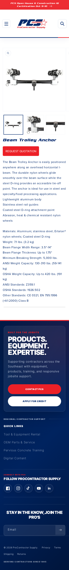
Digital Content (15, 458)
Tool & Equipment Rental (22, 434)
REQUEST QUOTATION (21, 151)
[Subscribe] (60, 530)
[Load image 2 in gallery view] (34, 124)
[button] (6, 24)
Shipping (9, 554)
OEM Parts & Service (19, 442)
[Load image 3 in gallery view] (55, 124)
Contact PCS (34, 389)
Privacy (46, 547)
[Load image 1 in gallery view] (13, 124)
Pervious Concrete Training (24, 450)
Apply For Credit (34, 401)
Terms (57, 547)
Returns (21, 554)
